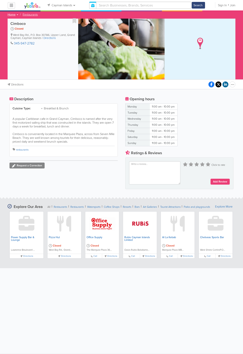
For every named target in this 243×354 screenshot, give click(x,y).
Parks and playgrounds (197, 207)
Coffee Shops (111, 207)
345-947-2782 (24, 43)
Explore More (224, 206)
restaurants (22, 150)
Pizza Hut (54, 237)
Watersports (93, 207)
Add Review (220, 182)
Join (232, 5)
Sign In (222, 5)
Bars (137, 207)
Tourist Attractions (170, 207)
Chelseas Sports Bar (212, 237)
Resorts (127, 207)
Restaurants (30, 14)
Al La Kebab (169, 237)
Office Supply (94, 237)
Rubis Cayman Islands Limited (137, 238)
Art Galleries (150, 207)
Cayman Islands (61, 5)
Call (95, 256)
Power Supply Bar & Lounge (22, 238)
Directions (49, 38)
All (48, 207)
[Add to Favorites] (74, 20)
